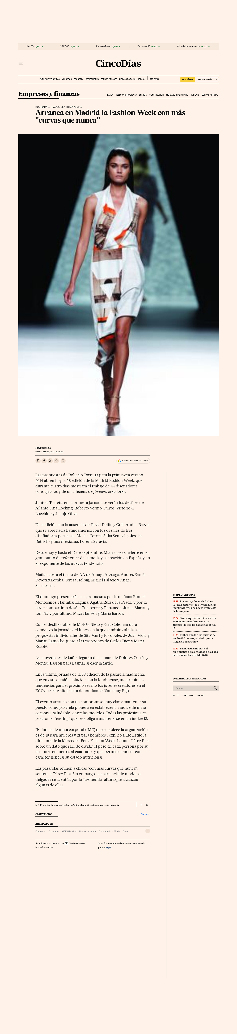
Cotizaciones (92, 79)
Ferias (126, 831)
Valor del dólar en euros (188, 46)
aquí (108, 847)
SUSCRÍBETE (187, 79)
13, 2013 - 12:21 (53, 452)
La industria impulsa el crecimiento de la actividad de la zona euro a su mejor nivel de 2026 (195, 652)
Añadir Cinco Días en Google (135, 460)
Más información (44, 847)
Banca (110, 95)
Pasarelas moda (87, 831)
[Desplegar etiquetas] (147, 831)
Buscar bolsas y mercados (189, 678)
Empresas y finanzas (50, 79)
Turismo (195, 95)
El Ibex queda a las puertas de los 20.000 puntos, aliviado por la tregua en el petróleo (194, 638)
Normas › (145, 814)
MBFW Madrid (69, 831)
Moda (117, 831)
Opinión (141, 79)
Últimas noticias (127, 79)
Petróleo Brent (103, 46)
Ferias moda (105, 831)
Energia (143, 95)
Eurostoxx (188, 696)
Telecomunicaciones (126, 95)
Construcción (156, 95)
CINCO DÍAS (43, 448)
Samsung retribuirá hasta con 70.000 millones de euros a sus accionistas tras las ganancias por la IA (194, 623)
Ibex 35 (30, 46)
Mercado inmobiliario (177, 95)
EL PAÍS (153, 78)
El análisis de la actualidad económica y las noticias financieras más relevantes (80, 805)
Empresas (40, 831)
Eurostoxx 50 (143, 46)
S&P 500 (64, 46)
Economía (78, 79)
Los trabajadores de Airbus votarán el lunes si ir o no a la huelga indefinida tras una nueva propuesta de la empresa (194, 606)
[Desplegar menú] (20, 63)
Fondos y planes (109, 79)
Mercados (67, 79)
